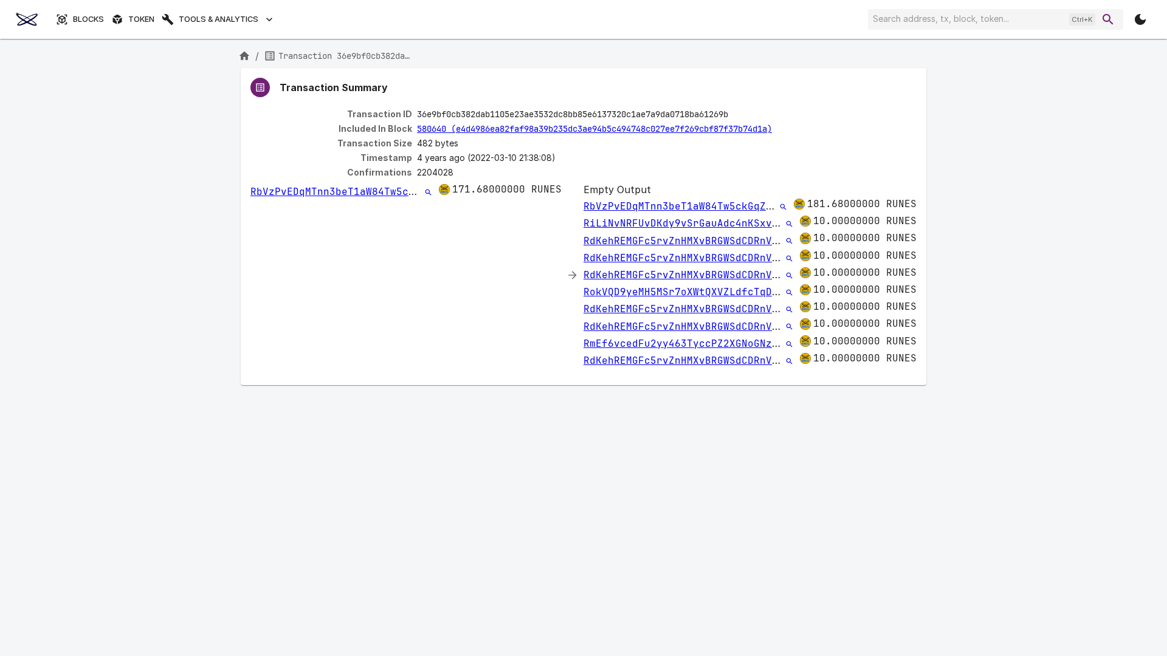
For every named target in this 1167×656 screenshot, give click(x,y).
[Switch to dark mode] (1140, 19)
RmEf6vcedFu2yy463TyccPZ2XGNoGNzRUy (687, 343)
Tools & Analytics (218, 19)
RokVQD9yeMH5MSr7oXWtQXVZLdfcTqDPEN (687, 291)
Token (141, 19)
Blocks (88, 19)
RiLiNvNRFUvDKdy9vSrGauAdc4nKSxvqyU (687, 223)
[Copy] (736, 114)
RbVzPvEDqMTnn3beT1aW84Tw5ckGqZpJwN (353, 191)
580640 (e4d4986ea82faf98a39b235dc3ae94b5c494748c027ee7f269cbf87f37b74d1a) (594, 128)
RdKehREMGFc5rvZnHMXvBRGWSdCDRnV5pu (687, 240)
